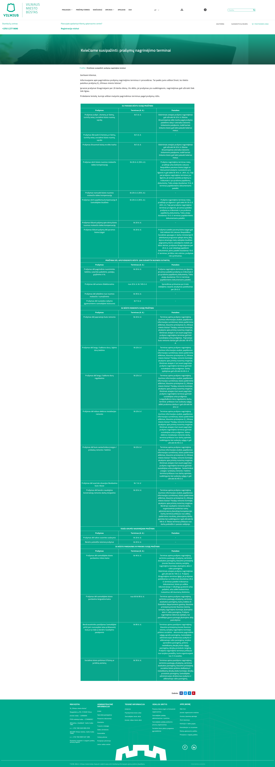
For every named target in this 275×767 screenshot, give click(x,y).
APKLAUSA (121, 10)
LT (155, 10)
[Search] (254, 10)
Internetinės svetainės (198, 764)
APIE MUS (108, 10)
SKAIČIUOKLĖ (97, 10)
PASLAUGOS (66, 10)
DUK (130, 10)
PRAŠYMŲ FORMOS (83, 10)
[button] (181, 693)
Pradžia (82, 68)
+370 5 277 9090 (10, 28)
